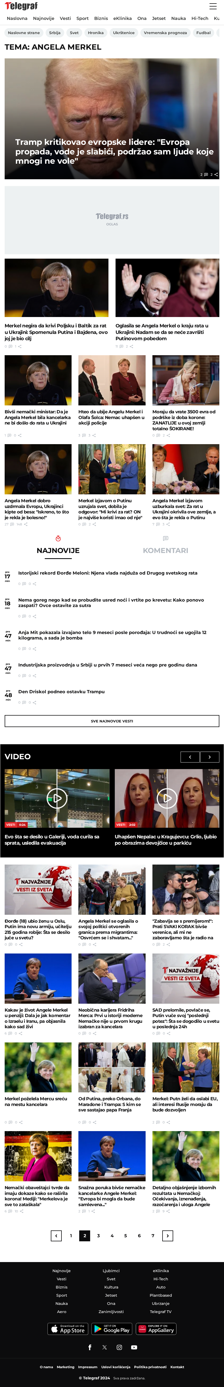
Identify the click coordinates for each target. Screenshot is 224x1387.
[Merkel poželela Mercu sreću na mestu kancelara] (38, 1067)
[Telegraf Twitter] (104, 1347)
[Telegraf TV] (134, 1347)
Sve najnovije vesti (112, 721)
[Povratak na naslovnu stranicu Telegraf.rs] (21, 6)
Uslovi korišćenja (115, 1367)
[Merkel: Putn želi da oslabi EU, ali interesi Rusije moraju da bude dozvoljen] (185, 1067)
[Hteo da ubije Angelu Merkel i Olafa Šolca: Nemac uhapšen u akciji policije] (111, 380)
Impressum (88, 1367)
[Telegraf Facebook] (89, 1347)
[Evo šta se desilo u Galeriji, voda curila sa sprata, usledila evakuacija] (57, 798)
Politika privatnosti (150, 1367)
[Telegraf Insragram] (119, 1347)
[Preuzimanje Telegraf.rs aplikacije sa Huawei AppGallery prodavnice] (156, 1329)
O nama (46, 1367)
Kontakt (177, 1367)
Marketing (65, 1367)
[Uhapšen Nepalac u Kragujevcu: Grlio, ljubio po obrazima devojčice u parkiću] (167, 798)
